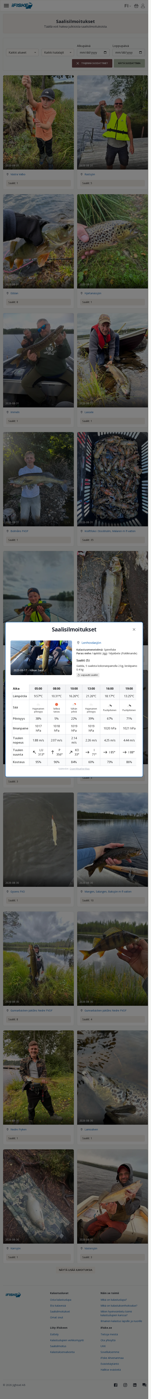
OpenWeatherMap (80, 768)
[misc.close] (134, 629)
